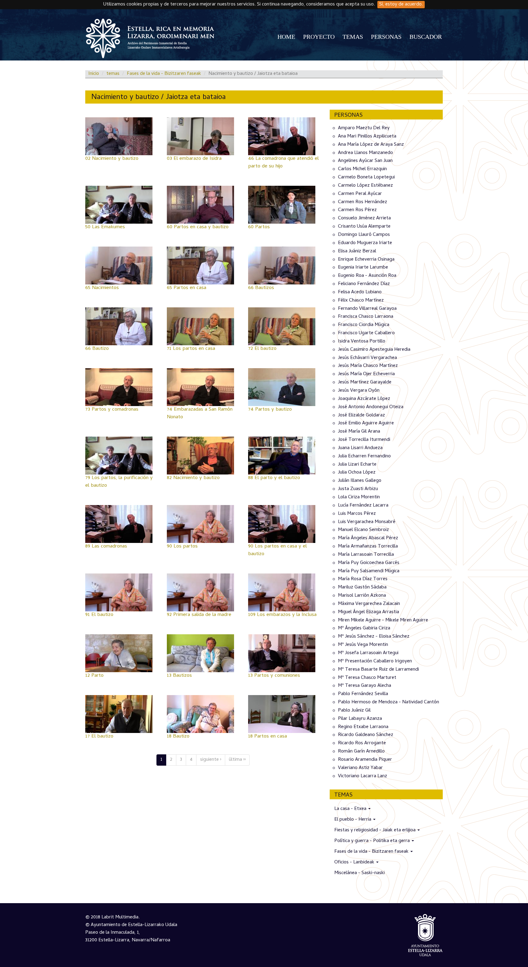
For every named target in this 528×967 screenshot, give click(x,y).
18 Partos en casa (267, 736)
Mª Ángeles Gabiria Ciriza (364, 628)
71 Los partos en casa (191, 349)
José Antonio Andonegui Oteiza (370, 407)
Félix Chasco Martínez (361, 301)
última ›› (237, 760)
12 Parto (94, 676)
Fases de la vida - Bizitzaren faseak (164, 74)
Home (286, 36)
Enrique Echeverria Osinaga (366, 259)
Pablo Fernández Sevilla (363, 694)
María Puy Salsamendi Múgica (368, 571)
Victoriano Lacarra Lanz (362, 776)
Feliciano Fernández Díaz (364, 284)
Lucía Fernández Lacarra (363, 506)
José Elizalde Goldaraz (361, 415)
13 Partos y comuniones (274, 676)
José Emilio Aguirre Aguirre (366, 423)
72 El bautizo (262, 349)
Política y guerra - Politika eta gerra (372, 841)
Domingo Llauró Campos (364, 235)
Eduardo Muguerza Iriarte (365, 243)
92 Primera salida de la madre (199, 615)
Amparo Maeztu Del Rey (364, 128)
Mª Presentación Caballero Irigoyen (375, 661)
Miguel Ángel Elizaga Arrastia (368, 612)
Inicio (93, 74)
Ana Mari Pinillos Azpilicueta (367, 137)
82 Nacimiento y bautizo (193, 478)
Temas (353, 36)
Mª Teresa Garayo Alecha (364, 686)
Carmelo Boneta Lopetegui (366, 177)
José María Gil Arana (359, 432)
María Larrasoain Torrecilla (366, 555)
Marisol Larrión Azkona (362, 596)
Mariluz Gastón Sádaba (362, 588)
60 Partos (259, 227)
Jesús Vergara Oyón (359, 391)
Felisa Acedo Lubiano (360, 292)
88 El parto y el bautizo (274, 478)
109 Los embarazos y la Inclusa (282, 615)
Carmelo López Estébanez (365, 186)
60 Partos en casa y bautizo (198, 227)
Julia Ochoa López (357, 473)
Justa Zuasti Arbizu (358, 489)
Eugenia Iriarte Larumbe (363, 268)
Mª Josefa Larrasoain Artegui (368, 653)
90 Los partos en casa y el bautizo (277, 550)
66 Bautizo (97, 349)
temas (112, 74)
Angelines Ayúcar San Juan (365, 161)
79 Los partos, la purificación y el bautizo (119, 482)
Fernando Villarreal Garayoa (367, 309)
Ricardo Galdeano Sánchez (365, 735)
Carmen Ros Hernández (362, 202)
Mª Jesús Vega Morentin (363, 645)
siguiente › (210, 760)
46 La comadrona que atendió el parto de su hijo (283, 163)
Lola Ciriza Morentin (359, 497)
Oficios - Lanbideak (355, 862)
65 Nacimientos (102, 288)
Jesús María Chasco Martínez (368, 366)
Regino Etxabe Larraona (363, 727)
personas (386, 36)
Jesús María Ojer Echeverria (366, 374)
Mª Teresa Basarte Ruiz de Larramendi (378, 670)
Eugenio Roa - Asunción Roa (367, 276)
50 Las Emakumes (105, 227)
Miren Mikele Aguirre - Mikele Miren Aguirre (383, 620)
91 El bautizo (99, 615)
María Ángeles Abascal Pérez (368, 538)
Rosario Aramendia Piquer (365, 760)
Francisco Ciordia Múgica (363, 325)
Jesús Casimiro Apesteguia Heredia (374, 350)
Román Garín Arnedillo (361, 752)
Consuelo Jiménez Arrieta (364, 218)
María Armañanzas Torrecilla (368, 547)
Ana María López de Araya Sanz (371, 145)
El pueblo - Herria (353, 820)
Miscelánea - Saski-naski (359, 873)
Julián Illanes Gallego (359, 481)
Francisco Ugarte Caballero (366, 333)
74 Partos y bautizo (270, 409)
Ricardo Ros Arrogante (362, 743)
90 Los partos (182, 546)
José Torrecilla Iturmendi (364, 440)
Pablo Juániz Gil (354, 711)
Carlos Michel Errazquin (362, 169)
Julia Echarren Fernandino (364, 456)
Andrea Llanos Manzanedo (365, 153)
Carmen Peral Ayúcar (360, 194)
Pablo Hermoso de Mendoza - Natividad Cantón (388, 702)
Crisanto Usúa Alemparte (364, 227)
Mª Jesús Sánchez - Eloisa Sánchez (373, 637)
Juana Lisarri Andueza (360, 448)
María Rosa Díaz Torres (362, 579)
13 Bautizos (179, 676)
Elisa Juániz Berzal (357, 251)
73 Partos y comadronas (111, 409)
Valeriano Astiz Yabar (360, 768)
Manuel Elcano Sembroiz (363, 530)
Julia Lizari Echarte (357, 464)
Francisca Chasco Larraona (365, 317)
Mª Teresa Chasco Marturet (367, 678)
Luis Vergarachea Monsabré (366, 522)
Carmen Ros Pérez (357, 210)
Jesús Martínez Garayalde (364, 382)
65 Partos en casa (186, 288)
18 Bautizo (178, 736)
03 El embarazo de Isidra (194, 159)
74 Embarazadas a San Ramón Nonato (200, 413)
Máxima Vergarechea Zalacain (369, 604)
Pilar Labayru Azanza (360, 719)
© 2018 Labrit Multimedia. (112, 917)
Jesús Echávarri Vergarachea (367, 358)
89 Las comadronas (106, 546)
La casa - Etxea (351, 809)
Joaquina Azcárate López (364, 399)
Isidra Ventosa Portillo (361, 342)
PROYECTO (319, 36)
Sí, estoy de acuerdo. (401, 4)
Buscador (425, 36)
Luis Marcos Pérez (357, 514)
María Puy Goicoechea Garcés (368, 563)
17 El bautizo (99, 736)
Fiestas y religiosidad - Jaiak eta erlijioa (375, 830)
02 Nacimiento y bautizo (111, 159)
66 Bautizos (261, 288)
